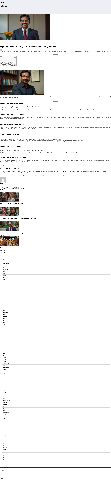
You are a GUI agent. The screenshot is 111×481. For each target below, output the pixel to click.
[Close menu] (1, 469)
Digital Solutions (5, 314)
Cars (3, 287)
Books (4, 279)
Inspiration (4, 371)
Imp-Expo (4, 365)
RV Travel (4, 424)
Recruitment (4, 420)
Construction (5, 302)
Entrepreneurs (5, 326)
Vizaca (2, 2)
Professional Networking (6, 412)
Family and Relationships (7, 332)
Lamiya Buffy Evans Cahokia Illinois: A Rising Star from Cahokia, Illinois (18, 218)
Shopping (4, 435)
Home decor (5, 361)
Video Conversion (5, 461)
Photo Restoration (5, 404)
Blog (3, 277)
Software (4, 443)
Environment (5, 328)
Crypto (4, 308)
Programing (4, 414)
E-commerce (5, 318)
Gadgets (4, 343)
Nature (4, 394)
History (4, 355)
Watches (4, 463)
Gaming (2, 9)
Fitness (4, 338)
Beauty (4, 273)
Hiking (4, 353)
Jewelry (4, 373)
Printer (4, 410)
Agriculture (4, 259)
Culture (4, 310)
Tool (3, 451)
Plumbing (4, 406)
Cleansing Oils (5, 289)
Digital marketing (5, 312)
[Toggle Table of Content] (15, 57)
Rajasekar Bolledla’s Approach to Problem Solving (8, 60)
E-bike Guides (5, 316)
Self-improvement (5, 430)
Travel (2, 10)
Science (4, 426)
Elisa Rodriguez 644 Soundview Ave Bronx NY (11, 203)
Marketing (4, 392)
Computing (4, 300)
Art (3, 267)
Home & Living (5, 357)
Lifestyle (4, 390)
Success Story (3, 12)
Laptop (4, 375)
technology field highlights (65, 171)
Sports (4, 445)
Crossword (4, 306)
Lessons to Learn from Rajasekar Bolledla (7, 62)
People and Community (6, 400)
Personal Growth (5, 402)
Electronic (4, 322)
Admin (3, 49)
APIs (3, 265)
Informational (5, 369)
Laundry (4, 379)
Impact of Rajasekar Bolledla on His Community (7, 61)
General (4, 347)
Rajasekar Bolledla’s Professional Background (7, 59)
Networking (4, 396)
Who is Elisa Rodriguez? (6, 247)
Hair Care (4, 349)
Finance (4, 336)
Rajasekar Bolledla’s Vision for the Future (6, 63)
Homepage (2, 40)
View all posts (2, 186)
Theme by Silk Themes (4, 467)
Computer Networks (6, 293)
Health (4, 351)
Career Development (6, 285)
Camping (4, 283)
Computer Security (5, 295)
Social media (5, 441)
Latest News (5, 377)
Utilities (4, 459)
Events (4, 330)
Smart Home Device (6, 437)
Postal (4, 408)
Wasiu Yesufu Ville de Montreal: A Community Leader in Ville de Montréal (18, 233)
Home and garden (5, 359)
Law (3, 381)
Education (2, 8)
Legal (3, 388)
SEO (3, 433)
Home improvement (4, 6)
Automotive (4, 271)
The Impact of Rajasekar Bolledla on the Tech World (8, 64)
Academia (4, 257)
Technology (2, 7)
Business (2, 5)
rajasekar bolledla (5, 176)
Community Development (7, 291)
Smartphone (5, 439)
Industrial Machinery (6, 367)
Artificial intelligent (5, 269)
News (4, 398)
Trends (4, 457)
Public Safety (5, 416)
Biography (4, 275)
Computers (4, 297)
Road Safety (5, 422)
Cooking (4, 304)
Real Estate (4, 418)
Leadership (4, 385)
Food (3, 340)
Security (4, 428)
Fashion (4, 334)
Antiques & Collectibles (6, 263)
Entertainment (5, 324)
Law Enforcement (5, 383)
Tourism (4, 453)
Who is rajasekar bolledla (12, 176)
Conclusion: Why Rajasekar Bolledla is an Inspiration (8, 65)
